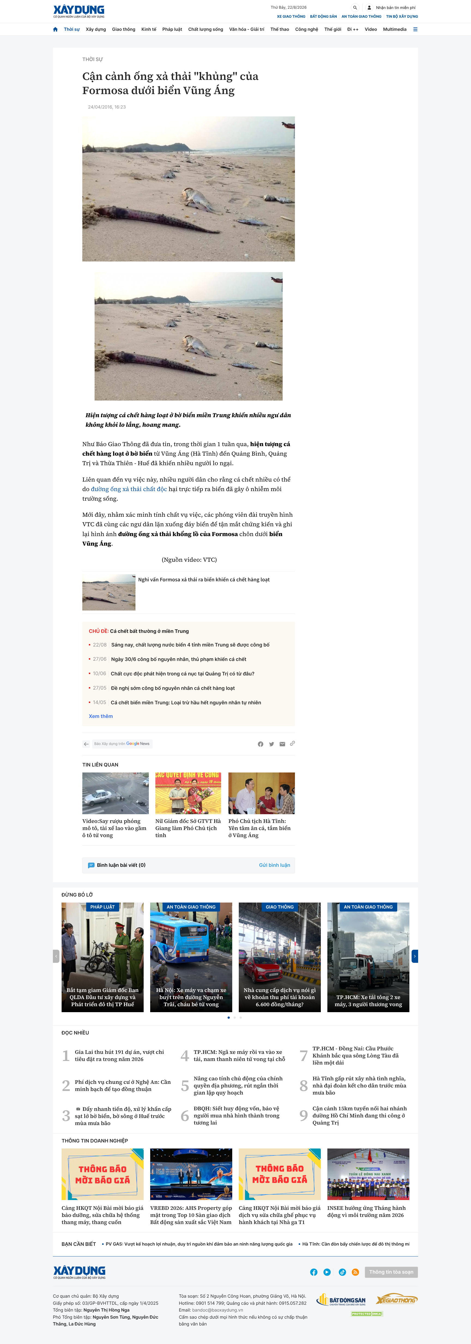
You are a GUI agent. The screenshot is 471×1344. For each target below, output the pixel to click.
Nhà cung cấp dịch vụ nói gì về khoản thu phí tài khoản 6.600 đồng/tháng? (280, 997)
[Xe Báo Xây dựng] (397, 1298)
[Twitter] (271, 744)
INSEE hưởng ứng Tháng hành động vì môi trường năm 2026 (366, 1211)
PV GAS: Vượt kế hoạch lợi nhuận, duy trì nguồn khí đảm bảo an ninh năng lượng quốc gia (199, 1244)
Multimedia (395, 29)
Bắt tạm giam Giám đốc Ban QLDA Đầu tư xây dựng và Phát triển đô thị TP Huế (102, 997)
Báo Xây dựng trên (109, 744)
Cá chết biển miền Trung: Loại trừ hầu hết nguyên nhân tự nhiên (186, 703)
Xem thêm (101, 716)
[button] (229, 1018)
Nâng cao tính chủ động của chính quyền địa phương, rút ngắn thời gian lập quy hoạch (238, 1085)
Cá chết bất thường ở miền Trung (149, 631)
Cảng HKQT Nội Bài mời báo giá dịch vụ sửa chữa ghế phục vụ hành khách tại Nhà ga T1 (280, 1215)
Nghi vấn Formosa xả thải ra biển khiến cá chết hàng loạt (204, 579)
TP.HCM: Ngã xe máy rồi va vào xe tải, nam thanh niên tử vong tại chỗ (239, 1055)
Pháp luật (172, 29)
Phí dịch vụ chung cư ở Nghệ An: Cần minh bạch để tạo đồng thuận (123, 1085)
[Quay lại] (86, 744)
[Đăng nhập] (369, 8)
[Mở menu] (415, 29)
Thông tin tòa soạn (391, 1272)
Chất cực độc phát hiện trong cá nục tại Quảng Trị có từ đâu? (183, 674)
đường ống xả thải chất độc (129, 489)
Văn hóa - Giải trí (246, 29)
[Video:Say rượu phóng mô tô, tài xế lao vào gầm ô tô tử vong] (115, 793)
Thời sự (72, 29)
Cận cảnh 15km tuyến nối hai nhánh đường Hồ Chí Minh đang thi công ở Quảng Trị (360, 1115)
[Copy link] (292, 744)
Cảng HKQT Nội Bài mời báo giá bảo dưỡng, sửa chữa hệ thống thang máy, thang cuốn (102, 1215)
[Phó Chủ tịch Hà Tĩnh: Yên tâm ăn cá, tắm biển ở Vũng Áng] (261, 793)
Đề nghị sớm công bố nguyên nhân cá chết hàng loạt (173, 688)
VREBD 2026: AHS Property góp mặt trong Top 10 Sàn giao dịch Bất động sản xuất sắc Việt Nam (191, 1215)
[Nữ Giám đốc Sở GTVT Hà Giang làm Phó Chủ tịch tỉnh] (188, 793)
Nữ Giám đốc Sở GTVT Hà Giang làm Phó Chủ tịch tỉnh (188, 828)
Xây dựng (96, 29)
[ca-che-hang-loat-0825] (189, 336)
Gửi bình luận (274, 865)
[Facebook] (260, 744)
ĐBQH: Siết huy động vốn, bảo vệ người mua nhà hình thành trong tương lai (237, 1115)
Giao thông (123, 29)
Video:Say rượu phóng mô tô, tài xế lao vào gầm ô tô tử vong (114, 828)
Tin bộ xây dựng (402, 16)
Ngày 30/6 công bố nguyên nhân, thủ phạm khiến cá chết (178, 659)
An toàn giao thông (361, 16)
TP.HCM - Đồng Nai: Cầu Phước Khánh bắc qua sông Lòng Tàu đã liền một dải (356, 1055)
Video (371, 29)
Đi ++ (353, 29)
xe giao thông (291, 16)
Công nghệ (306, 29)
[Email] (282, 744)
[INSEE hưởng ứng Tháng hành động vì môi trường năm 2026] (368, 1174)
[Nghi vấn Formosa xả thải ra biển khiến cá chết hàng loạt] (108, 592)
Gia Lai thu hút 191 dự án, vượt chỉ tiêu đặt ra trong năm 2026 (119, 1055)
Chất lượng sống (205, 29)
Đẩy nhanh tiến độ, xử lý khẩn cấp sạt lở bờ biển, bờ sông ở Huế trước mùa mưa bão (123, 1116)
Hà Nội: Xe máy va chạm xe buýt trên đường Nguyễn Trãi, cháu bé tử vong (191, 997)
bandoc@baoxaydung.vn (217, 1310)
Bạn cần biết (79, 1244)
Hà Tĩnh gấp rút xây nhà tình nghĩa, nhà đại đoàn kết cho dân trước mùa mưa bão (359, 1085)
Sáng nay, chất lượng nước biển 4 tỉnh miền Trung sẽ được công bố (190, 645)
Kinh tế (148, 29)
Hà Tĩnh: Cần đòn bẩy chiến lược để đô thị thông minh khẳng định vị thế (377, 1244)
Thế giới (332, 29)
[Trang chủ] (55, 29)
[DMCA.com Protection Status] (367, 1314)
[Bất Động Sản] (341, 1300)
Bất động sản (323, 16)
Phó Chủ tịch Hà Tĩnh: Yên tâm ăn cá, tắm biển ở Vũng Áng (259, 828)
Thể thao (279, 29)
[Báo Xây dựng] (79, 11)
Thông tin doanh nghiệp (95, 1141)
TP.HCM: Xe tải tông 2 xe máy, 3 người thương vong (368, 1001)
